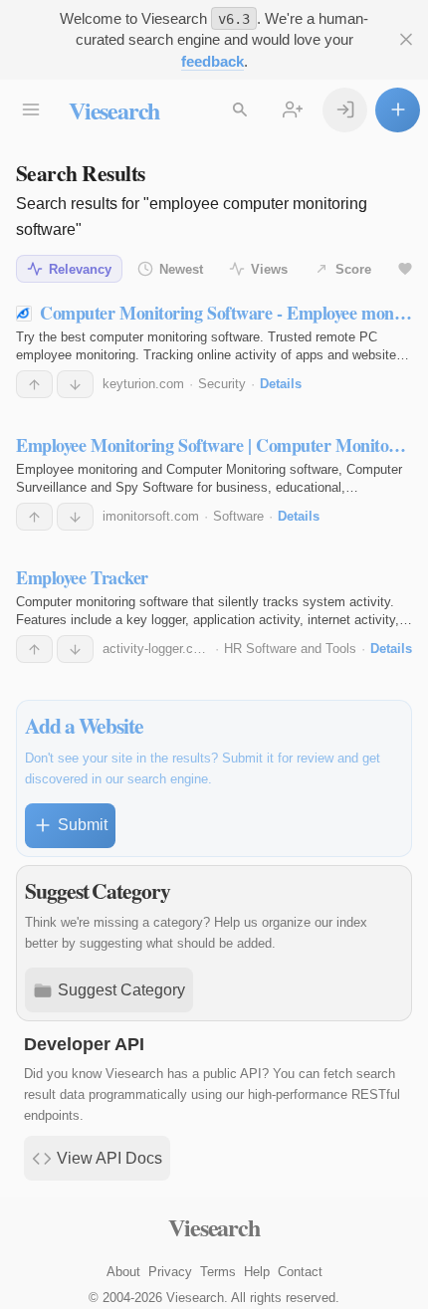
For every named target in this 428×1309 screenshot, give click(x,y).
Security (222, 383)
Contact (300, 1271)
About (123, 1271)
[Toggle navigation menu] (30, 110)
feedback (212, 61)
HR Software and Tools (290, 648)
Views (269, 269)
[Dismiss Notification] (405, 39)
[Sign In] (344, 110)
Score (353, 269)
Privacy (170, 1271)
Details (281, 383)
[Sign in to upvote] (34, 384)
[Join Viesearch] (292, 110)
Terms (218, 1271)
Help (257, 1271)
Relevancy (80, 269)
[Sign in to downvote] (75, 384)
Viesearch (114, 110)
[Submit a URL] (397, 110)
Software (238, 516)
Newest (181, 269)
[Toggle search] (239, 110)
